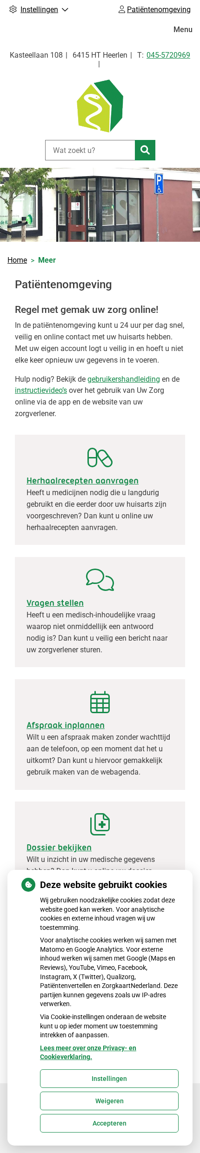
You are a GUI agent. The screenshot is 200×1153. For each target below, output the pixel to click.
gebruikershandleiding (123, 379)
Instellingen (109, 1078)
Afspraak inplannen (66, 725)
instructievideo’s (41, 390)
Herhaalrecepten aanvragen (83, 481)
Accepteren (110, 1123)
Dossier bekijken (59, 847)
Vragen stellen (55, 603)
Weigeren (109, 1101)
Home (17, 260)
